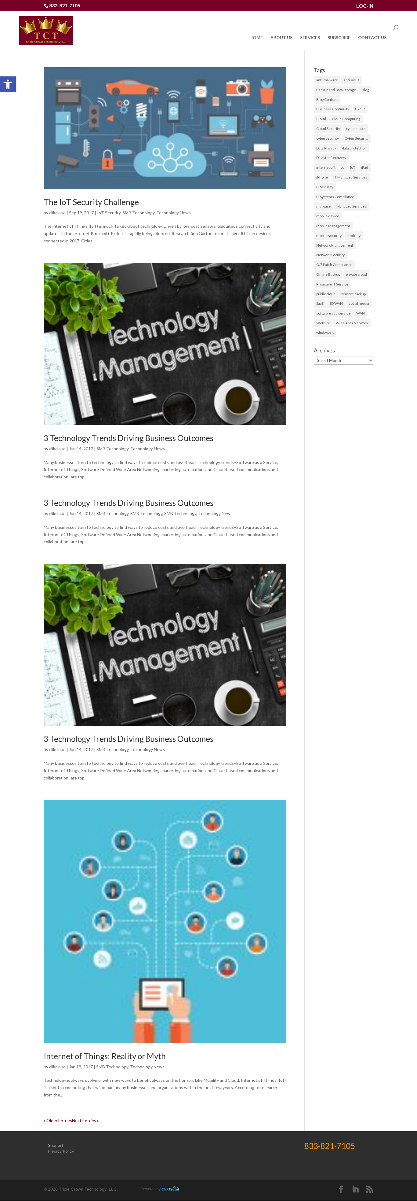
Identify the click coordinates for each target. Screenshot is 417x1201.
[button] (8, 84)
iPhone (322, 177)
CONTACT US (372, 37)
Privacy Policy (61, 1151)
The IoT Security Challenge (91, 202)
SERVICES (310, 37)
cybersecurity (327, 138)
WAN (360, 313)
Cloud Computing (346, 118)
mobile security (329, 235)
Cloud (321, 118)
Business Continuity (332, 109)
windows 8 (325, 332)
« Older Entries (58, 1120)
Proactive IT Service (332, 284)
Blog (365, 89)
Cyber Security (356, 138)
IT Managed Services (350, 177)
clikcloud (57, 212)
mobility (354, 235)
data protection (354, 148)
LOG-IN (364, 6)
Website (323, 323)
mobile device (327, 216)
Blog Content (327, 99)
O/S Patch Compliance (334, 264)
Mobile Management (333, 225)
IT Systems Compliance (335, 196)
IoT (352, 167)
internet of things (330, 167)
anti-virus (351, 80)
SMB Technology (138, 212)
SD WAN (336, 303)
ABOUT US (281, 37)
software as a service (333, 313)
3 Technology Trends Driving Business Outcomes (128, 438)
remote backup (353, 294)
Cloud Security (328, 128)
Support (55, 1145)
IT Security (324, 187)
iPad (364, 167)
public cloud (325, 294)
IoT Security (109, 212)
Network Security (330, 254)
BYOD (360, 109)
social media (359, 303)
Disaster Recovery (331, 157)
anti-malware (327, 80)
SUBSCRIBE (339, 37)
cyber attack (355, 128)
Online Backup (328, 274)
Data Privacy (326, 148)
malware (323, 206)
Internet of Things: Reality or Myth (105, 1056)
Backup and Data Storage (336, 89)
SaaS (320, 303)
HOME (256, 37)
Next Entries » (85, 1120)
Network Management (334, 245)
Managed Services (351, 206)
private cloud (356, 274)
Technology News (173, 212)
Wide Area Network (352, 323)
